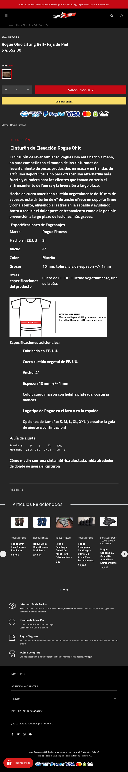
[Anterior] (3, 554)
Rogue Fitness (18, 125)
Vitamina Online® (91, 752)
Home (11, 25)
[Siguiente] (124, 554)
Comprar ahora (64, 101)
